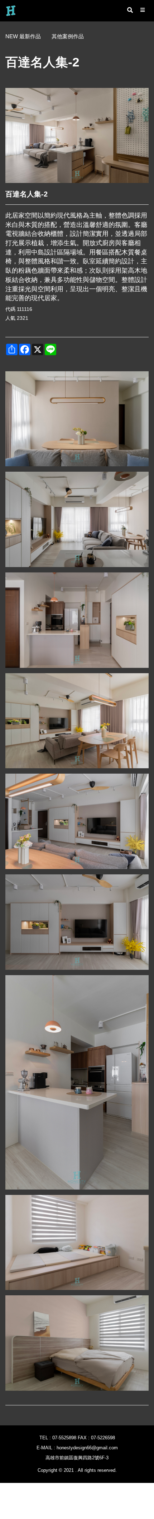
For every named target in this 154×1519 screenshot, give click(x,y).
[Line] (145, 1396)
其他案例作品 (68, 36)
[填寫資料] (145, 1417)
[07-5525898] (145, 1355)
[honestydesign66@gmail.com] (145, 1375)
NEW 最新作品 (23, 36)
